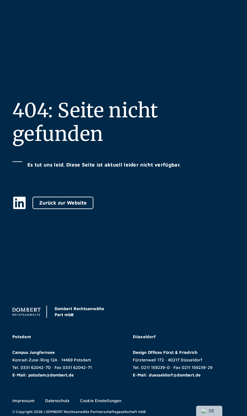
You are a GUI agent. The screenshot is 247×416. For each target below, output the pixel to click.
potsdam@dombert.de (51, 374)
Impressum (23, 400)
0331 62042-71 (77, 367)
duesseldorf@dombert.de (175, 374)
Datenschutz (57, 400)
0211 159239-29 (197, 367)
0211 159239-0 (155, 367)
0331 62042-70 (35, 367)
